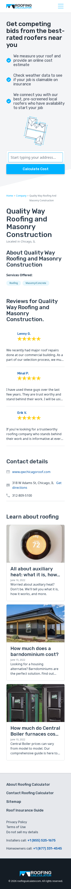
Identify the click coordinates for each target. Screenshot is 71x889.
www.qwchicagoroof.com (31, 472)
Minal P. (23, 373)
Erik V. (22, 413)
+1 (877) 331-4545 (47, 848)
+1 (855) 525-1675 (41, 840)
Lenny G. (24, 334)
